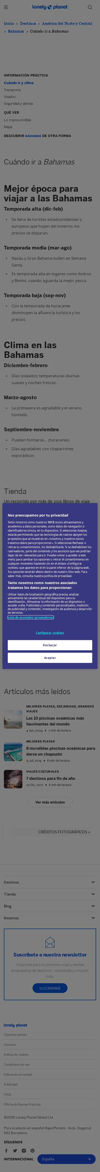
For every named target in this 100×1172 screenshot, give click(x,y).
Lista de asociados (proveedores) (31, 617)
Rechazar (50, 645)
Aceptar (50, 657)
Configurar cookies (50, 633)
